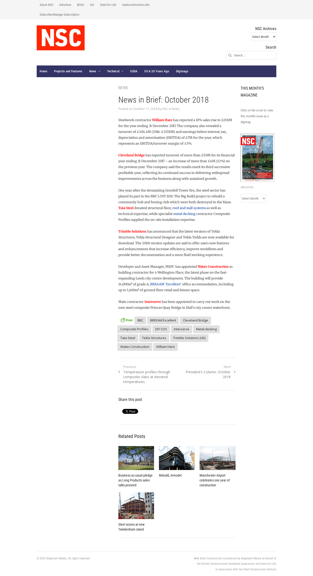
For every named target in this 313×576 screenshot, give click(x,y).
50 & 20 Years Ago (156, 71)
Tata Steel (127, 338)
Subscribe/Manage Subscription (59, 14)
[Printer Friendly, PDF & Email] (126, 319)
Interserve (181, 329)
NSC (165, 109)
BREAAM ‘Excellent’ (165, 284)
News (92, 71)
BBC (140, 320)
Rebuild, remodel (170, 475)
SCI (92, 5)
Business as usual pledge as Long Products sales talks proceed (135, 480)
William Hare (165, 346)
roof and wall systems (189, 208)
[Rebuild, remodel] (177, 458)
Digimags (182, 71)
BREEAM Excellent (163, 320)
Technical (113, 71)
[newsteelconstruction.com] (61, 37)
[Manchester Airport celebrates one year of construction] (217, 458)
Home (43, 71)
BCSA (80, 5)
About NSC (46, 5)
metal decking (184, 214)
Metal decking (206, 329)
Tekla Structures (154, 338)
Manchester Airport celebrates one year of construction (215, 480)
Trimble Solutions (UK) (189, 338)
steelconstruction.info (136, 5)
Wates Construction (134, 346)
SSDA (133, 71)
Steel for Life (108, 5)
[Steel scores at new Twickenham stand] (136, 505)
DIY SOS (161, 329)
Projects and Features (68, 71)
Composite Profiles (134, 329)
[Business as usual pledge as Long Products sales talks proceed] (136, 458)
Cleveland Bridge (195, 320)
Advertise (65, 5)
